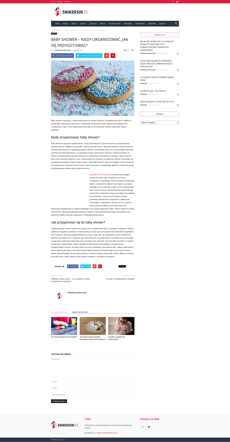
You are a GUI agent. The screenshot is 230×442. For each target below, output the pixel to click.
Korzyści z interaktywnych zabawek (120, 279)
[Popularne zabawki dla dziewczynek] (121, 326)
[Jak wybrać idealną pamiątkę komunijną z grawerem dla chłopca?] (93, 326)
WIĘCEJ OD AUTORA (80, 312)
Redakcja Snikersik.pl (63, 50)
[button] (176, 24)
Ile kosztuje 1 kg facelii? (153, 90)
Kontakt (67, 2)
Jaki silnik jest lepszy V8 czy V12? (157, 101)
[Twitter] (177, 1)
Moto (102, 23)
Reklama (59, 2)
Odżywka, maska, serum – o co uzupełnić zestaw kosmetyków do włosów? (70, 280)
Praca (65, 23)
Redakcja (143, 83)
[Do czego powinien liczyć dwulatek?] (64, 326)
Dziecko (93, 23)
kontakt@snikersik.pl (110, 433)
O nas (53, 2)
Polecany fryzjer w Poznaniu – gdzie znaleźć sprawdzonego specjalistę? (156, 63)
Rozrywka (140, 23)
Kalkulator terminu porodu (99, 175)
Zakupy (162, 23)
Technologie (115, 23)
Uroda (83, 23)
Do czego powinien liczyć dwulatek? (64, 337)
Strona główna (56, 30)
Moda (74, 23)
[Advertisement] (135, 12)
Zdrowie (152, 23)
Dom (57, 23)
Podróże (128, 23)
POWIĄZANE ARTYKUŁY (60, 312)
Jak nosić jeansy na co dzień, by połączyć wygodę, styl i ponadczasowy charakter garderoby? (157, 45)
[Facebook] (173, 1)
